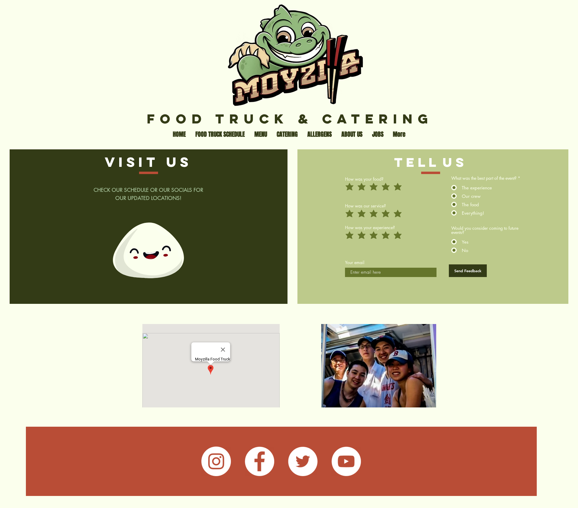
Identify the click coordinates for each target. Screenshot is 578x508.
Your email (354, 262)
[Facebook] (259, 461)
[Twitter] (303, 461)
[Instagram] (216, 461)
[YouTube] (346, 461)
